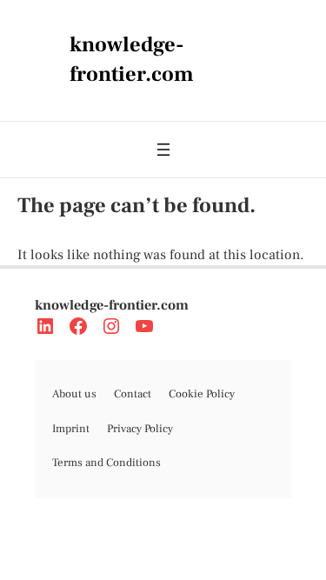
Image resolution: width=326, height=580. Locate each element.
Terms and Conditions (106, 463)
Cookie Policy (202, 394)
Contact (132, 394)
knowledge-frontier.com (112, 305)
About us (74, 394)
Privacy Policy (140, 429)
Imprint (71, 429)
